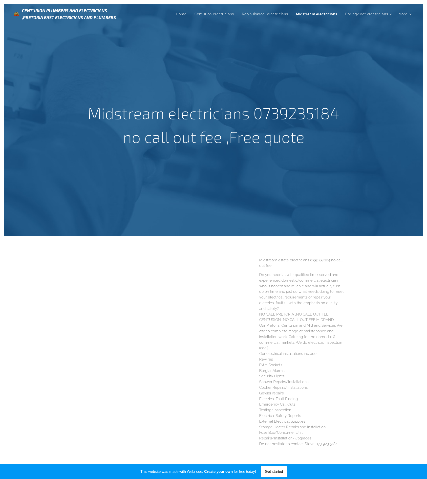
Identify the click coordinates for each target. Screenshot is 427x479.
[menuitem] (182, 14)
